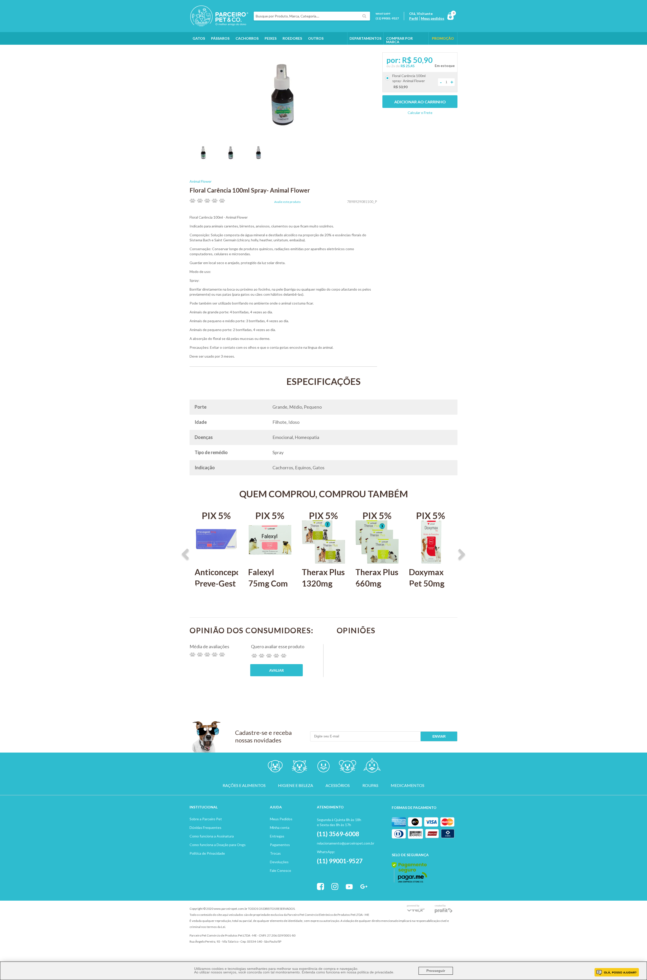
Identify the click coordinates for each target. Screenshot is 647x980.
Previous (185, 554)
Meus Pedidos (281, 819)
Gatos (199, 38)
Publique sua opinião (276, 670)
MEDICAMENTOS (407, 785)
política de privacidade (375, 972)
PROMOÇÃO (443, 38)
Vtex (416, 908)
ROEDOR (348, 767)
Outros (316, 38)
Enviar (439, 736)
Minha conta (279, 827)
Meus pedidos (432, 18)
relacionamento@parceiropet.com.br (345, 843)
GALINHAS (202, 51)
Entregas (277, 836)
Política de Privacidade (207, 853)
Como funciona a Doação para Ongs (218, 845)
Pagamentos (280, 845)
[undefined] (283, 95)
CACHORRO (275, 767)
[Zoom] (203, 159)
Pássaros (220, 38)
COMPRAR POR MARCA (399, 40)
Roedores (292, 38)
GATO (299, 767)
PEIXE (372, 767)
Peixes (270, 38)
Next (461, 554)
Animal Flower (201, 181)
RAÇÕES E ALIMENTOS (244, 785)
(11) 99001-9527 (387, 18)
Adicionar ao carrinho (420, 101)
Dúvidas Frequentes (205, 827)
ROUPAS (370, 785)
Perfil (413, 18)
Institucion (201, 807)
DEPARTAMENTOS (365, 38)
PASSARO (323, 767)
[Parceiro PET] (219, 24)
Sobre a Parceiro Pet (206, 819)
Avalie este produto (287, 201)
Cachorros (247, 38)
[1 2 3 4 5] (269, 655)
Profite (443, 908)
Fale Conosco (280, 870)
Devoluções (279, 862)
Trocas (275, 853)
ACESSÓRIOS (338, 785)
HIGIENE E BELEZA (295, 785)
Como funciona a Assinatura (212, 836)
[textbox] (312, 16)
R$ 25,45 (407, 66)
